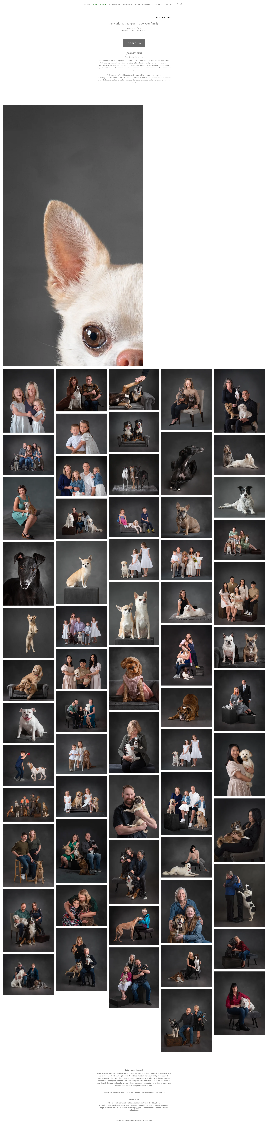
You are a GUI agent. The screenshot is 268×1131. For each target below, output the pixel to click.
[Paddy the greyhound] (28, 574)
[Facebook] (177, 4)
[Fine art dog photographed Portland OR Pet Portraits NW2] (81, 626)
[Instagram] (181, 4)
